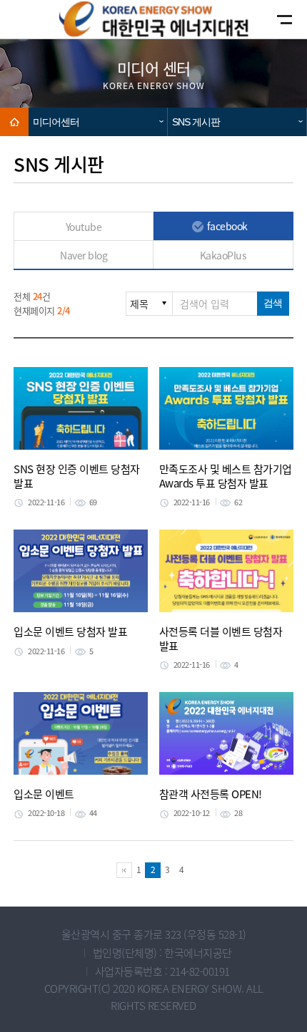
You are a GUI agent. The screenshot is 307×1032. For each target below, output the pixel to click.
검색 (272, 303)
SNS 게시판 (196, 122)
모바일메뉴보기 (272, 19)
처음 (124, 870)
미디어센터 (56, 122)
